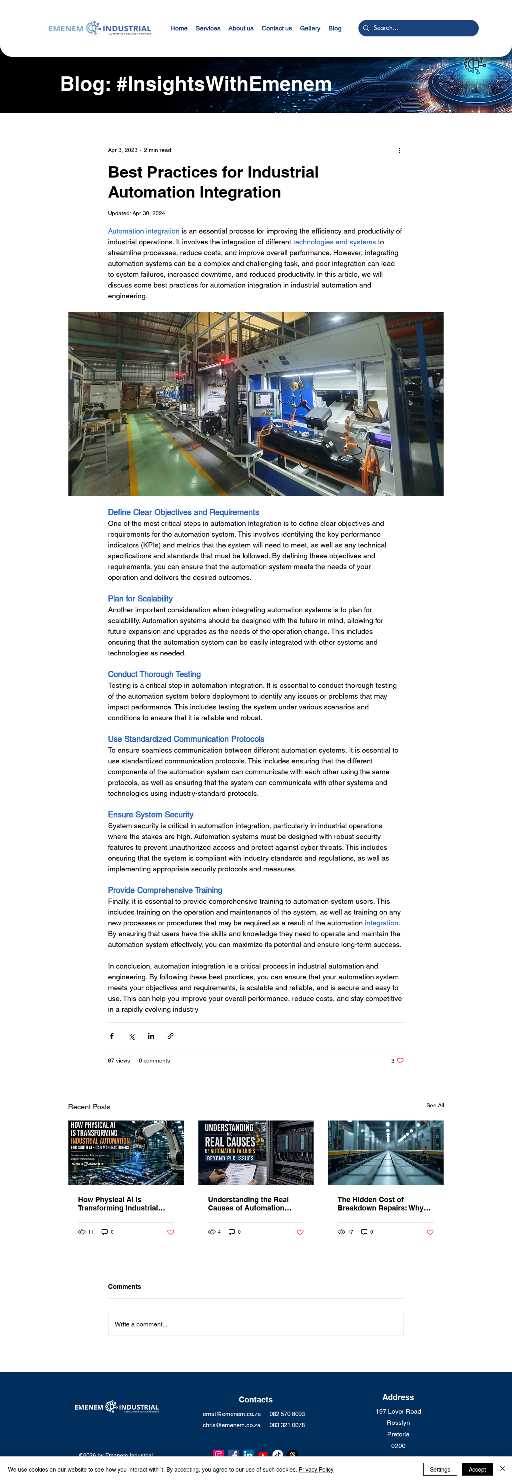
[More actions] (399, 150)
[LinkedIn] (248, 1455)
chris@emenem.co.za (231, 1425)
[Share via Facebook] (112, 1036)
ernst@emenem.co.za (232, 1413)
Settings (440, 1469)
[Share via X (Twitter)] (131, 1036)
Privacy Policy (316, 1469)
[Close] (502, 1469)
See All (435, 1105)
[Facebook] (233, 1455)
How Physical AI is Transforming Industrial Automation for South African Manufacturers (118, 1203)
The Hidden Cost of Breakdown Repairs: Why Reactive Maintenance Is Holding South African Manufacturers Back (381, 1203)
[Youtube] (263, 1455)
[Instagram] (218, 1455)
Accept (477, 1469)
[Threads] (292, 1455)
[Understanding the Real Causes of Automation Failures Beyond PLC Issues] (256, 1152)
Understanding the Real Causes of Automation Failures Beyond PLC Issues (248, 1203)
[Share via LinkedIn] (151, 1036)
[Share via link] (170, 1036)
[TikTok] (277, 1455)
